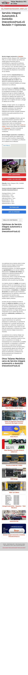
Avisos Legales (5, 547)
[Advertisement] (14, 41)
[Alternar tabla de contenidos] (19, 220)
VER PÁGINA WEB (14, 207)
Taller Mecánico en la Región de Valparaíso (11, 8)
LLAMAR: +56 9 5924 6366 (14, 179)
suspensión (7, 128)
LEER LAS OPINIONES (14, 212)
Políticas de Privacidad (13, 547)
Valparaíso (22, 8)
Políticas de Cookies (21, 547)
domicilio (20, 56)
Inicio (2, 8)
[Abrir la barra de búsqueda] (26, 6)
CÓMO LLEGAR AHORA (14, 174)
